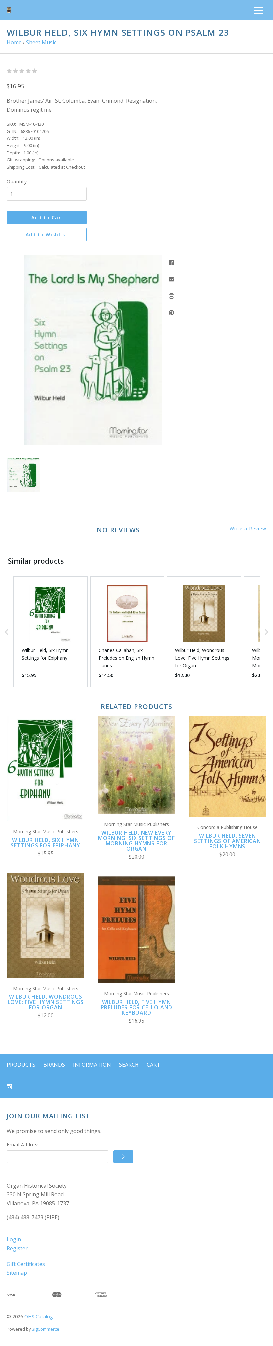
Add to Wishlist (47, 234)
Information (92, 1064)
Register (17, 1248)
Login (14, 1239)
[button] (6, 632)
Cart (153, 1064)
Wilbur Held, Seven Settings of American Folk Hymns (227, 841)
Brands (54, 1064)
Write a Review (248, 529)
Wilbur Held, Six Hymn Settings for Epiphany (45, 842)
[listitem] (50, 631)
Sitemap (17, 1272)
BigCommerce (45, 1329)
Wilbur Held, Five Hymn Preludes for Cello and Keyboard (137, 1007)
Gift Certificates (26, 1264)
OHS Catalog (38, 1316)
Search (129, 1064)
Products (21, 1064)
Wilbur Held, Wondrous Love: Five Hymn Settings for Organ (46, 1002)
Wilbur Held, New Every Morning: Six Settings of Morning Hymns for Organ (136, 840)
